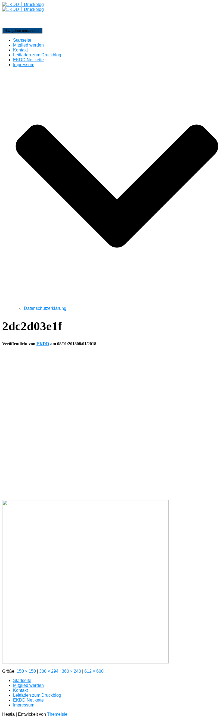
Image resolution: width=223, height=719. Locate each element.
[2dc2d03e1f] (85, 662)
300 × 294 (48, 671)
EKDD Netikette (28, 59)
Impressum (23, 705)
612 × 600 (94, 671)
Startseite (22, 40)
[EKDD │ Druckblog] (111, 15)
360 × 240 (71, 671)
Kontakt (20, 50)
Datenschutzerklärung (45, 308)
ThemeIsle (57, 714)
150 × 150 (26, 671)
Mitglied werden (28, 45)
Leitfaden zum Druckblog (37, 55)
